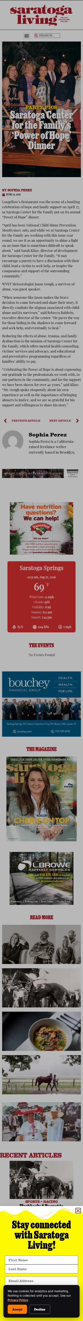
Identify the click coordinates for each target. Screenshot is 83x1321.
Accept (17, 1309)
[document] (41, 660)
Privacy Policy (18, 1300)
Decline (39, 1309)
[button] (78, 1210)
